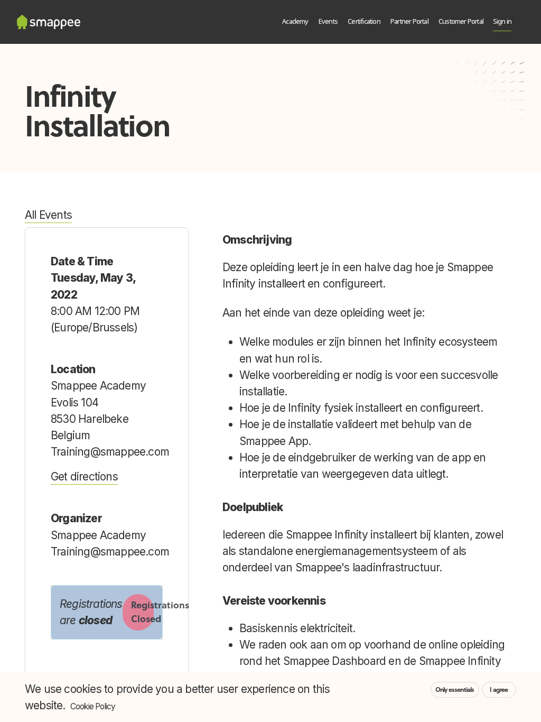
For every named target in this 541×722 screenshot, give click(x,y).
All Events (48, 214)
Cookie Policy (93, 706)
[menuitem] (296, 22)
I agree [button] (499, 689)
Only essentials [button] (454, 689)
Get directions (84, 476)
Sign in (502, 21)
